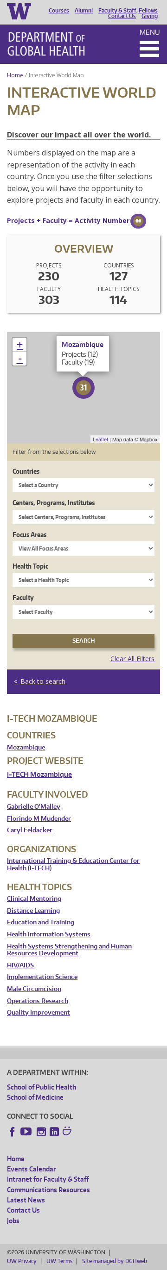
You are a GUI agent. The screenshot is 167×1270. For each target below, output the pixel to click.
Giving (149, 16)
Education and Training (40, 922)
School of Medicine (35, 1097)
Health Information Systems (48, 934)
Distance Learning (33, 910)
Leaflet (100, 439)
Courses (59, 10)
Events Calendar (31, 1169)
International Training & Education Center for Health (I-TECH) (73, 864)
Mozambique (26, 747)
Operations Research (37, 1000)
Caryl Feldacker (29, 830)
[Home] (46, 44)
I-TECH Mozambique (39, 774)
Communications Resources (48, 1190)
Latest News (26, 1200)
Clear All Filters (132, 658)
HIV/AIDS (20, 965)
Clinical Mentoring (34, 898)
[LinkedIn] (54, 1131)
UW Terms (59, 1261)
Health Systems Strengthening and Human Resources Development (69, 950)
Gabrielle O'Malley (33, 806)
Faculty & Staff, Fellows (128, 10)
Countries (26, 471)
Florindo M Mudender (39, 818)
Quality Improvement (38, 1012)
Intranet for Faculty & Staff (48, 1179)
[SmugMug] (68, 1132)
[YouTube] (27, 1131)
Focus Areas (29, 535)
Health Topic (30, 566)
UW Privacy (22, 1261)
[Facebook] (12, 1131)
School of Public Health (41, 1087)
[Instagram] (41, 1131)
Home (15, 75)
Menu (150, 32)
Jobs (13, 1221)
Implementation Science (42, 976)
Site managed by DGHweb (114, 1261)
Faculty (23, 597)
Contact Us (122, 16)
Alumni (84, 10)
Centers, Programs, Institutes (54, 503)
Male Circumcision (34, 988)
